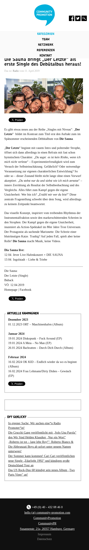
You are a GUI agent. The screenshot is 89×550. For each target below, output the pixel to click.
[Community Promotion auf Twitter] (78, 18)
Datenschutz (44, 539)
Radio (16, 70)
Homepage (10, 289)
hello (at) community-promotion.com (47, 512)
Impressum (44, 534)
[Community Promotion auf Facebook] (71, 18)
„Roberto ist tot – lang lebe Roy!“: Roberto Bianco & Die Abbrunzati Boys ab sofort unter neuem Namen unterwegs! (40, 446)
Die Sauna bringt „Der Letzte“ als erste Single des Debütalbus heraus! (42, 62)
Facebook (25, 289)
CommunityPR (47, 523)
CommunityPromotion (47, 518)
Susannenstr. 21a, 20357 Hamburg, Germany (47, 528)
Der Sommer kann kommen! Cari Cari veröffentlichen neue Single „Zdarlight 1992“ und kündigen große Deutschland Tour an (41, 460)
